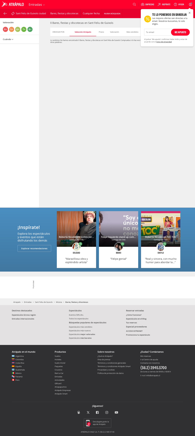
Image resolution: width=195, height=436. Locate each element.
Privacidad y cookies (106, 369)
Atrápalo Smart (61, 393)
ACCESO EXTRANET (134, 331)
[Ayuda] (179, 4)
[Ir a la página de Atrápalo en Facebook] (97, 412)
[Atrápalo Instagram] (107, 412)
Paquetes (59, 366)
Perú (17, 380)
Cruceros (58, 369)
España (18, 366)
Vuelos (57, 356)
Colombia (19, 359)
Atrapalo (17, 302)
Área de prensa (104, 359)
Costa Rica (19, 363)
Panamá (18, 376)
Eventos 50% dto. (76, 315)
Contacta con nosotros (150, 363)
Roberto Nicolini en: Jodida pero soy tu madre (83, 237)
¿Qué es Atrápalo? (105, 356)
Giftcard (58, 383)
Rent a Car (59, 373)
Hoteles (58, 359)
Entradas (28, 302)
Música (59, 302)
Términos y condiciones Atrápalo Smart (114, 366)
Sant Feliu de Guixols (44, 302)
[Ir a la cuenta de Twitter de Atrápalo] (88, 412)
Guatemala (20, 369)
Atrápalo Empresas (63, 390)
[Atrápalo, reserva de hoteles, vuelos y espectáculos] (13, 4)
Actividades (59, 380)
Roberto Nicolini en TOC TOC (160, 237)
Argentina (19, 356)
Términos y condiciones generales (112, 363)
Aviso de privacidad (164, 42)
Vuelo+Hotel (60, 363)
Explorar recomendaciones (34, 248)
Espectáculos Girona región (24, 315)
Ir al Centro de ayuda (149, 359)
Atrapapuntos (61, 387)
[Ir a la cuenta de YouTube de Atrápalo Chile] (116, 412)
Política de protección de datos (111, 373)
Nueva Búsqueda (112, 13)
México (18, 373)
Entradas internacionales (23, 318)
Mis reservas (145, 356)
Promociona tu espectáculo (138, 335)
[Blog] (78, 412)
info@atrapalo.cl (153, 375)
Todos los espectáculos (78, 318)
